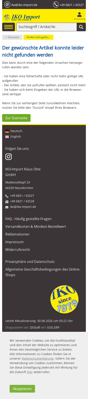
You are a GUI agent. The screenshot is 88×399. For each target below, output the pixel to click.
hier (30, 372)
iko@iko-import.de (24, 5)
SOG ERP (53, 327)
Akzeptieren (22, 388)
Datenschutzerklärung (38, 358)
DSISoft (35, 327)
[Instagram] (9, 156)
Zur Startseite (16, 118)
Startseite (13, 37)
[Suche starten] (81, 27)
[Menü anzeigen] (8, 27)
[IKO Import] (21, 18)
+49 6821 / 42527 (72, 5)
